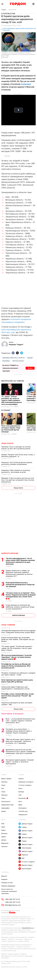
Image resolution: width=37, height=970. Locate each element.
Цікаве (3, 811)
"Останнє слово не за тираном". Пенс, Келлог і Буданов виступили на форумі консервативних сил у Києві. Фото (20, 595)
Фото (20, 801)
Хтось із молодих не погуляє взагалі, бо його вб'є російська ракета (16, 448)
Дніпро (3, 840)
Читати (30, 368)
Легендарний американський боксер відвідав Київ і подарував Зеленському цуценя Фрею (18, 631)
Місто (3, 819)
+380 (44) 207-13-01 (12, 899)
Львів (3, 827)
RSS (23, 858)
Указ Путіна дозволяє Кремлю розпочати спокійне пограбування (16, 463)
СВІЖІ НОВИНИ (8, 625)
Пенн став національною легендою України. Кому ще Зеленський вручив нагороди (10, 429)
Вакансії (4, 876)
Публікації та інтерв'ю (25, 782)
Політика (4, 782)
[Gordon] (18, 4)
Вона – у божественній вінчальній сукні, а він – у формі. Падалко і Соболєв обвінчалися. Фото (20, 720)
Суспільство (12, 9)
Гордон (3, 9)
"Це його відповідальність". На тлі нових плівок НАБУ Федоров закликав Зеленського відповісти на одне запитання (20, 561)
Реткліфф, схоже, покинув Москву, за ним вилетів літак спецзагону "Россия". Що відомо (17, 696)
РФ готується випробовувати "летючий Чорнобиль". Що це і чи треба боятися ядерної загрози (16, 657)
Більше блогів (18, 488)
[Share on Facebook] (13, 353)
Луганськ (4, 846)
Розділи (21, 774)
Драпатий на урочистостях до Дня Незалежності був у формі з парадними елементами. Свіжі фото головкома (20, 751)
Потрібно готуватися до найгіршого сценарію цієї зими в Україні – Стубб (18, 674)
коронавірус (6, 361)
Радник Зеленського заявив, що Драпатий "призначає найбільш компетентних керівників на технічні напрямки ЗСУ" (19, 573)
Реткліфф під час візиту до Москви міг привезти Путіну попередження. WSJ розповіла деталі (16, 666)
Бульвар (6, 410)
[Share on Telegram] (21, 353)
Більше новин (18, 709)
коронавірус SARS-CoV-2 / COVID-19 (13, 357)
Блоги (20, 788)
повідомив (26, 84)
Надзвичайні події (7, 805)
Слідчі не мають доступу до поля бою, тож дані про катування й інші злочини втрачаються (17, 480)
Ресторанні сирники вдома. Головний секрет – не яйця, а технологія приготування (19, 762)
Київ (2, 823)
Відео (20, 805)
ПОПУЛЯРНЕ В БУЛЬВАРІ (12, 714)
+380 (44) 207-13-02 (12, 902)
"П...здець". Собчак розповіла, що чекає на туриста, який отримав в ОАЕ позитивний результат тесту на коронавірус (11, 400)
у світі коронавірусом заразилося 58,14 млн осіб (16, 330)
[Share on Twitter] (17, 353)
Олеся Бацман (26, 848)
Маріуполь (4, 843)
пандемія (30, 357)
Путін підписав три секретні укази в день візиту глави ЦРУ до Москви (17, 681)
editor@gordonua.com (13, 905)
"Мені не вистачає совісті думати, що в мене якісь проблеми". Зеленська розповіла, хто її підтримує (20, 741)
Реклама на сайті (7, 882)
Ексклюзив (22, 798)
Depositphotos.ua (27, 928)
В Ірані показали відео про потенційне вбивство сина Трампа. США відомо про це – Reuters (18, 639)
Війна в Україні (6, 778)
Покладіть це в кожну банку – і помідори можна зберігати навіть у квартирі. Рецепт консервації (19, 731)
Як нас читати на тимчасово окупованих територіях (9, 891)
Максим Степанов (18, 361)
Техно (3, 798)
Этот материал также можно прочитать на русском (19, 29)
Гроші (3, 785)
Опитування (22, 808)
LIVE (19, 795)
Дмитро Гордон (27, 823)
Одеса (3, 830)
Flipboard (25, 855)
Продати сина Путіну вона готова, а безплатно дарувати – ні (18, 455)
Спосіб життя (5, 801)
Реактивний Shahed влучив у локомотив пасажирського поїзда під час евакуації (20, 584)
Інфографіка (5, 808)
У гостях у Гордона (24, 785)
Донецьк (4, 833)
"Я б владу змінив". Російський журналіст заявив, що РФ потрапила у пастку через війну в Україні (16, 648)
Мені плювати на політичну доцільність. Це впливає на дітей (15, 471)
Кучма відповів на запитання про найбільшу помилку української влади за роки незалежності (20, 607)
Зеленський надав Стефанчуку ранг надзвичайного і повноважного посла (15, 688)
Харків (3, 836)
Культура (4, 795)
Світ (2, 788)
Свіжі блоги (7, 443)
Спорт (3, 791)
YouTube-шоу (23, 811)
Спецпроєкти (22, 814)
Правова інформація (8, 886)
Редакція (4, 879)
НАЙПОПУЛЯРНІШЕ (9, 553)
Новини (16, 406)
